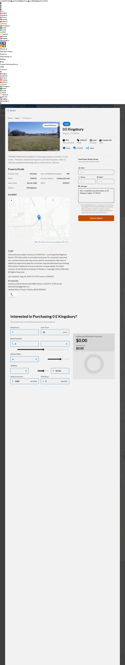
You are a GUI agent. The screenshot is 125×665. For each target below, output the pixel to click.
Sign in (7, 40)
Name (83, 168)
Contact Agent (96, 218)
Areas (2, 54)
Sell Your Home (6, 51)
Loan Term (45, 327)
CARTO (66, 242)
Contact (3, 69)
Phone (83, 177)
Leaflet (38, 242)
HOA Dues (45, 377)
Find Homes (5, 56)
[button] (38, 217)
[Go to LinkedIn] (0, 9)
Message (84, 186)
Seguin (17, 118)
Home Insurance (16, 377)
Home (10, 118)
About (2, 49)
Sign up (2, 40)
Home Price (14, 327)
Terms (98, 213)
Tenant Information (8, 64)
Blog (2, 62)
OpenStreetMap (49, 242)
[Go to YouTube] (0, 7)
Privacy (103, 213)
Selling (2, 59)
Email (101, 177)
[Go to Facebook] (0, 3)
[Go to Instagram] (0, 5)
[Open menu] (0, 103)
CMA (2, 67)
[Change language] (2, 11)
